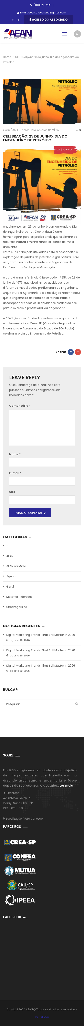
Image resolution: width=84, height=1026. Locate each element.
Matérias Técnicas (19, 597)
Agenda (11, 576)
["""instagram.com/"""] (18, 20)
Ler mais (66, 786)
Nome (15, 454)
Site (12, 492)
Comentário (19, 406)
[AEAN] (18, 34)
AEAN (26, 130)
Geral (10, 587)
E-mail (15, 473)
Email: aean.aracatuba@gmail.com (43, 12)
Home (7, 57)
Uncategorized (16, 607)
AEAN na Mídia (50, 130)
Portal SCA (42, 1017)
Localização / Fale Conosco (24, 819)
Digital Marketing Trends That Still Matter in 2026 (40, 634)
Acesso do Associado (49, 20)
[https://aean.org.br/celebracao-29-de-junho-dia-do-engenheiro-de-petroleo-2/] (78, 352)
